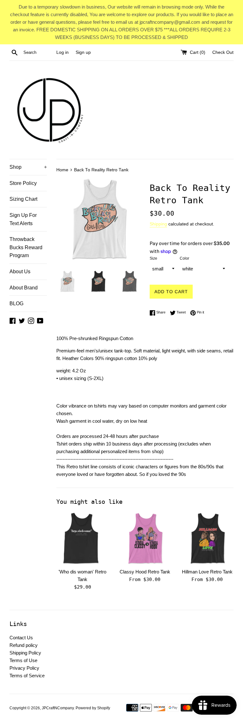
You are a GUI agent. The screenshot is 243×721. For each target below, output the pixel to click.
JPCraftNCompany (58, 708)
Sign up (83, 52)
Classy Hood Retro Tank (145, 571)
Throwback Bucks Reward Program (25, 247)
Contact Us (21, 637)
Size (153, 258)
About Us (19, 271)
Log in (62, 52)
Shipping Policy (25, 652)
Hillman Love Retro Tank (207, 571)
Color (184, 258)
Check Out (223, 52)
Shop (28, 167)
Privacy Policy (24, 668)
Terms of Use (23, 660)
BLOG (16, 303)
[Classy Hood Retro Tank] (144, 538)
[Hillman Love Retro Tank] (207, 538)
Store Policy (23, 183)
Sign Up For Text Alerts (23, 219)
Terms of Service (27, 675)
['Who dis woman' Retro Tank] (82, 538)
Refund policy (23, 645)
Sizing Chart (23, 199)
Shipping (158, 223)
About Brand (23, 287)
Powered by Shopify (93, 708)
